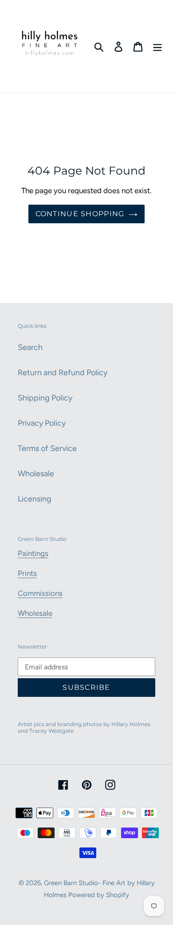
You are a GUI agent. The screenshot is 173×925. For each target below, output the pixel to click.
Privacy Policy (42, 423)
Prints (27, 573)
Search (30, 347)
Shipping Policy (45, 398)
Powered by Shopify (98, 895)
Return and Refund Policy (62, 372)
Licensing (34, 499)
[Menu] (157, 46)
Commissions (40, 593)
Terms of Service (47, 448)
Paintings (33, 553)
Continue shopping (80, 214)
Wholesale (36, 473)
